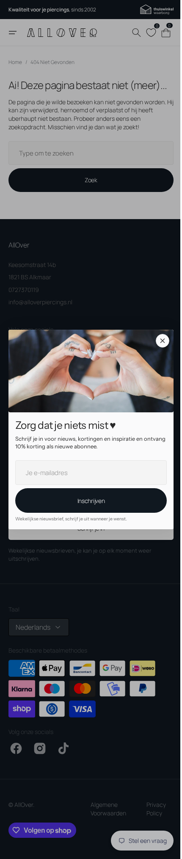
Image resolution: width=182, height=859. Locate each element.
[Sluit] (159, 340)
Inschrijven (88, 501)
